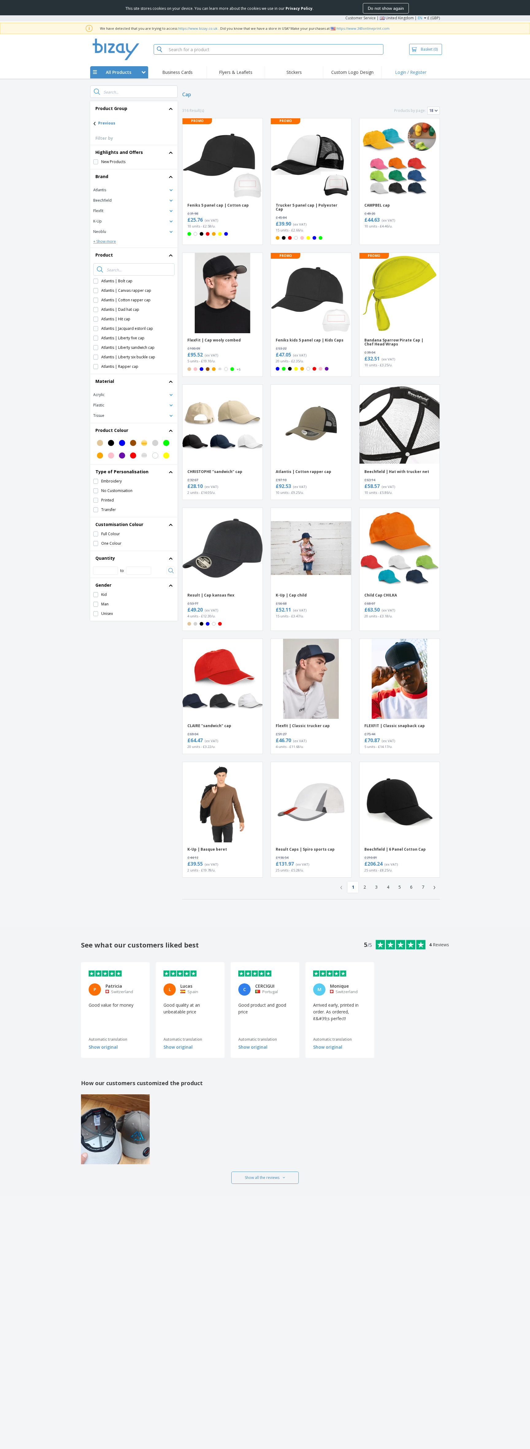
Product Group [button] (111, 108)
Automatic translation (108, 1039)
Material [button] (104, 381)
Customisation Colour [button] (119, 524)
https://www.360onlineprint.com (363, 28)
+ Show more (104, 241)
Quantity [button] (105, 558)
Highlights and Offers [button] (119, 152)
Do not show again (386, 8)
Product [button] (104, 255)
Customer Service (360, 18)
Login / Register (410, 72)
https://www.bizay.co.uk (197, 28)
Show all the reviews (262, 1177)
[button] (134, 190)
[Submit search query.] (97, 92)
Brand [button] (101, 176)
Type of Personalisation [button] (121, 472)
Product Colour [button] (111, 430)
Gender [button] (103, 585)
